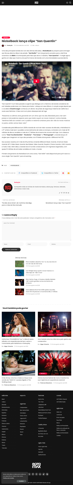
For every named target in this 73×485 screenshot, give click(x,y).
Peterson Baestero (10, 385)
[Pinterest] (63, 173)
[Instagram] (66, 193)
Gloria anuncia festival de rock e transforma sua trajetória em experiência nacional (53, 379)
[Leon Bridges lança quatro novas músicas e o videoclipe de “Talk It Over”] (19, 273)
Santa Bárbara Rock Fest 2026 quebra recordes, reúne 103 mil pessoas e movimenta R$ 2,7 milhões (41, 291)
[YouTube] (68, 193)
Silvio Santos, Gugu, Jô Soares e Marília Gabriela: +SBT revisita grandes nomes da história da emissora (40, 281)
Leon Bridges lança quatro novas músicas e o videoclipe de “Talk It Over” (40, 272)
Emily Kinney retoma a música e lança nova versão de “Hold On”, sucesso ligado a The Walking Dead (17, 380)
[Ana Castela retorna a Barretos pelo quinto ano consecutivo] (54, 324)
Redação (10, 45)
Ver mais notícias (63, 182)
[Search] (70, 2)
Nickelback (15, 165)
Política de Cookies (8, 478)
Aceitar (21, 481)
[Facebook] (62, 193)
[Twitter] (29, 474)
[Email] (68, 173)
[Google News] (47, 474)
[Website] (60, 193)
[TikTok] (43, 474)
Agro (42, 334)
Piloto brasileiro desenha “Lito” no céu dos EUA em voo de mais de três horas (41, 263)
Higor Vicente (8, 346)
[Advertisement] (36, 18)
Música (6, 37)
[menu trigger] (3, 2)
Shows (15, 334)
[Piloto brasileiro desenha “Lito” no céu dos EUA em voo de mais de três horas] (19, 264)
